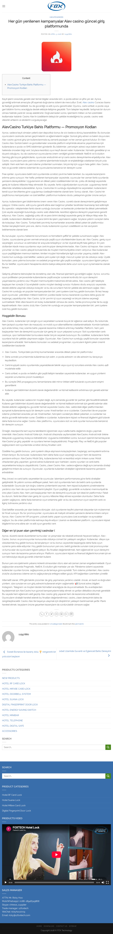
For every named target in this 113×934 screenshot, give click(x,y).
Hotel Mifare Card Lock (13, 805)
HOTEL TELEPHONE (12, 720)
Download (49, 926)
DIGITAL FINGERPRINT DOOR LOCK (20, 704)
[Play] (5, 882)
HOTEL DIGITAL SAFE (13, 726)
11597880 (68, 34)
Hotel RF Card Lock (12, 795)
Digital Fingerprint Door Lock (16, 810)
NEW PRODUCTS (11, 678)
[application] (56, 854)
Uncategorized (56, 17)
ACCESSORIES (9, 731)
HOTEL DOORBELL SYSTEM (16, 694)
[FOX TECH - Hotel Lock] (56, 6)
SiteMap (72, 926)
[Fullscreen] (107, 882)
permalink (79, 624)
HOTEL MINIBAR (10, 715)
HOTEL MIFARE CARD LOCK (16, 689)
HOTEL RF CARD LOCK (13, 683)
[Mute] (103, 882)
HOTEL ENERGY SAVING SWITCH (19, 710)
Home (39, 926)
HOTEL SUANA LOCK (13, 699)
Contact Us (61, 926)
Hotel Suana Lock (11, 800)
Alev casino (88, 102)
